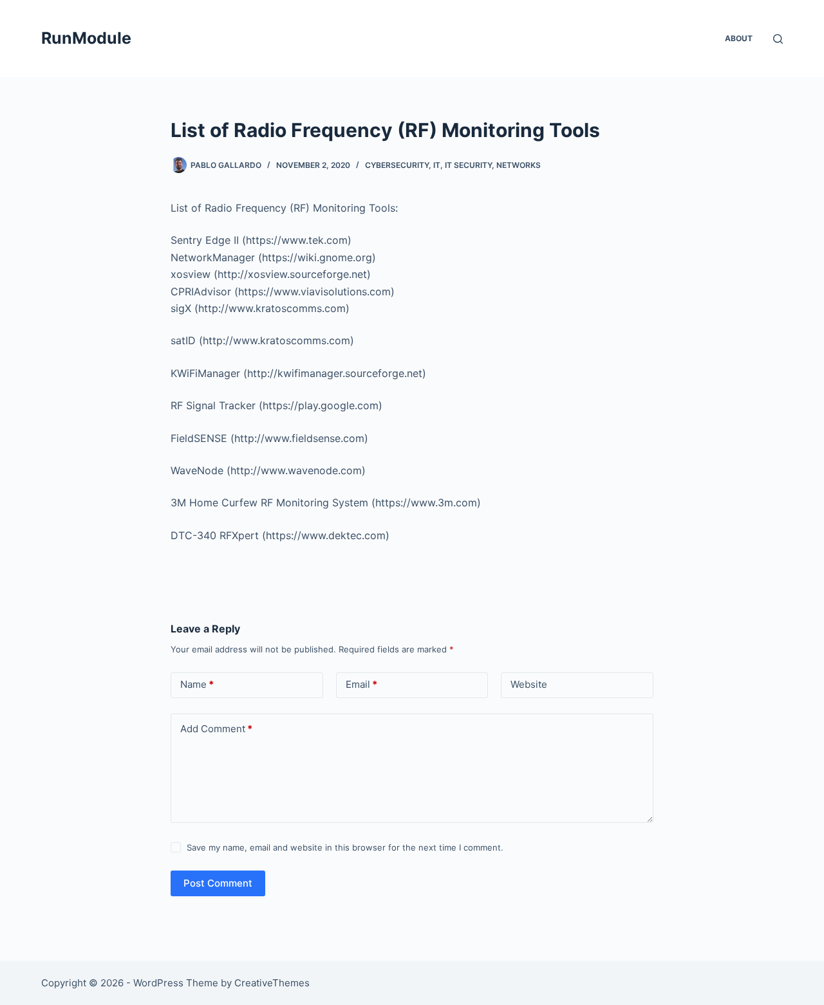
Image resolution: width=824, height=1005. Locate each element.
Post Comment (217, 883)
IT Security (468, 165)
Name (197, 684)
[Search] (778, 39)
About (739, 38)
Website (528, 684)
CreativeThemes (272, 983)
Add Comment (216, 729)
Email (361, 684)
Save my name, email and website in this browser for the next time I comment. (345, 847)
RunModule (86, 38)
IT (436, 165)
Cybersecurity (397, 165)
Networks (518, 165)
